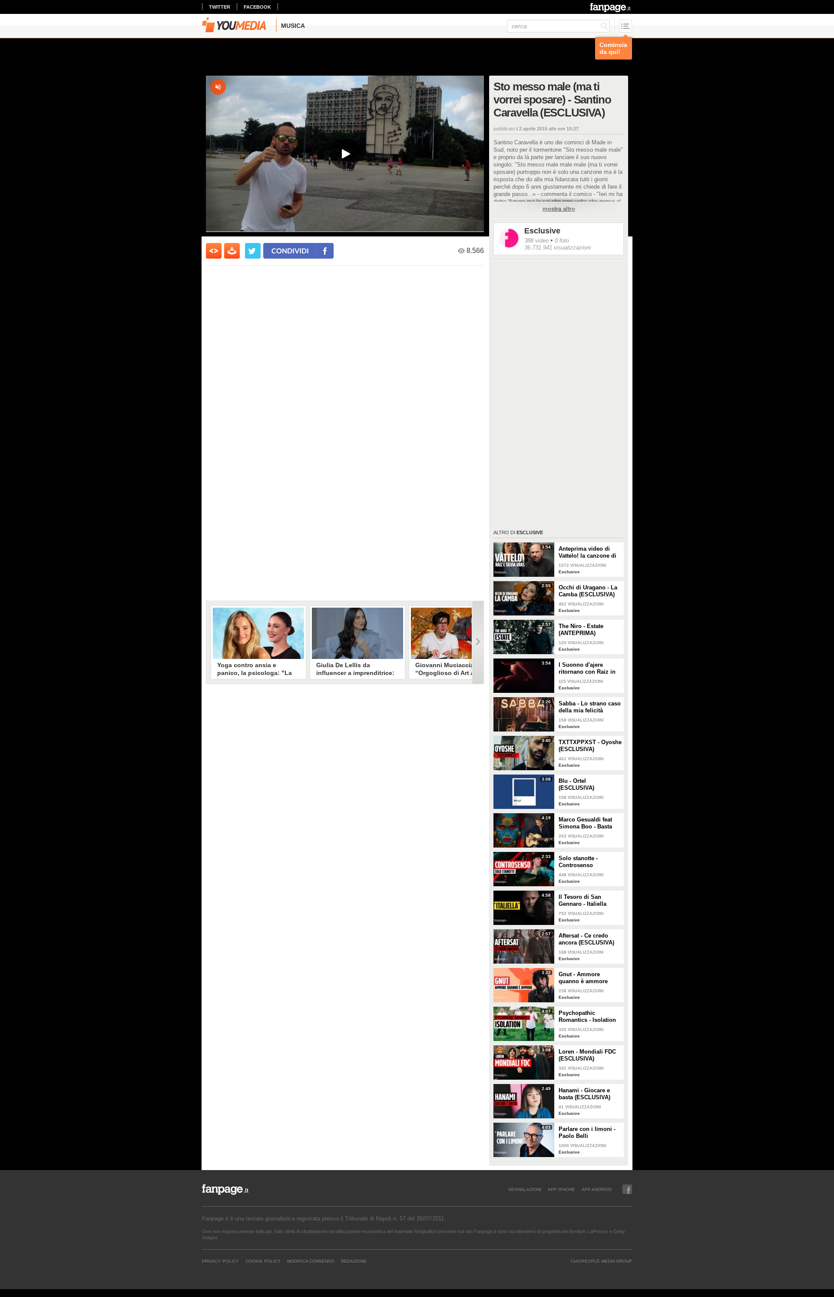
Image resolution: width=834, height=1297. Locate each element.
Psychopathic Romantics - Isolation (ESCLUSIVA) (587, 1017)
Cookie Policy (263, 1261)
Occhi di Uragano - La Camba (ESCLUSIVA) (588, 591)
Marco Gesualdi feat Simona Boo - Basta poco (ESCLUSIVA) (585, 823)
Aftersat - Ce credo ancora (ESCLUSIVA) (586, 939)
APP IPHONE (561, 1189)
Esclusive (542, 230)
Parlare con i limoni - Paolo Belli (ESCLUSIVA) (587, 1133)
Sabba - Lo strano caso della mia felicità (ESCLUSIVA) (590, 707)
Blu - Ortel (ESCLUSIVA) (576, 784)
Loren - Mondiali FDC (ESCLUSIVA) (587, 1055)
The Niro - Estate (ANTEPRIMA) (581, 629)
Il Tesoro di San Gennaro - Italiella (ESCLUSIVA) (582, 901)
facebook (257, 7)
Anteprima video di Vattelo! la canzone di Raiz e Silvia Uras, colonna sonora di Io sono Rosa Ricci (587, 552)
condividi (290, 250)
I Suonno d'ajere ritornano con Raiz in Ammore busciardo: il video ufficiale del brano (588, 668)
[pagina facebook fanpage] (627, 1189)
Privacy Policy (220, 1261)
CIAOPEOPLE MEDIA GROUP (601, 1261)
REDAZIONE (354, 1261)
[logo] (611, 7)
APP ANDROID (597, 1189)
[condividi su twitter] (253, 251)
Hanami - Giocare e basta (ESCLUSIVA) (584, 1094)
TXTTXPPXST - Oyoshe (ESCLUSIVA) (590, 745)
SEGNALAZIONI (524, 1189)
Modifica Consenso (310, 1261)
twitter (219, 7)
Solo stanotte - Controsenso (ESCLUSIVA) (578, 862)
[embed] (214, 251)
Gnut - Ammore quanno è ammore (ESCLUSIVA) (583, 978)
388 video (536, 240)
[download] (232, 251)
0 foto (562, 240)
